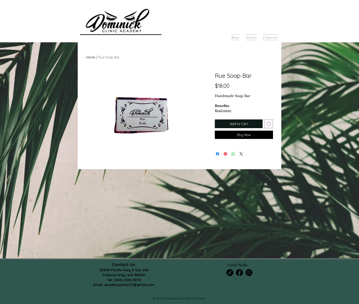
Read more (223, 110)
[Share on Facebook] (217, 153)
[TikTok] (229, 272)
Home (90, 57)
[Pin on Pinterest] (225, 153)
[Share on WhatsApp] (233, 153)
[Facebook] (239, 272)
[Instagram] (249, 272)
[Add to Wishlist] (268, 123)
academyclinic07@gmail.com (129, 284)
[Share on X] (241, 153)
